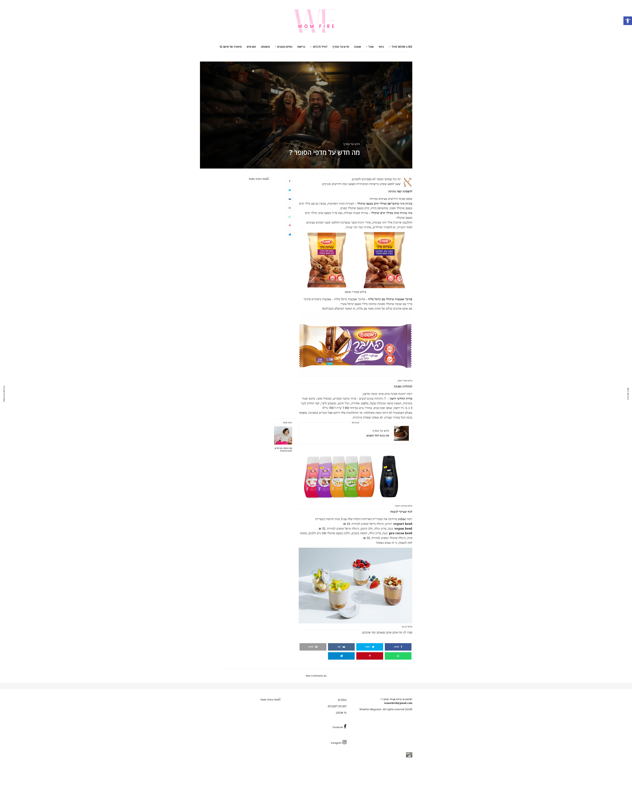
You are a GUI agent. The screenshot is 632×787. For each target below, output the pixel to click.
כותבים (342, 700)
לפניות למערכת (337, 706)
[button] (627, 20)
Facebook (337, 727)
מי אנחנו (341, 713)
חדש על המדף (351, 144)
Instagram (336, 742)
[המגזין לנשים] (316, 21)
